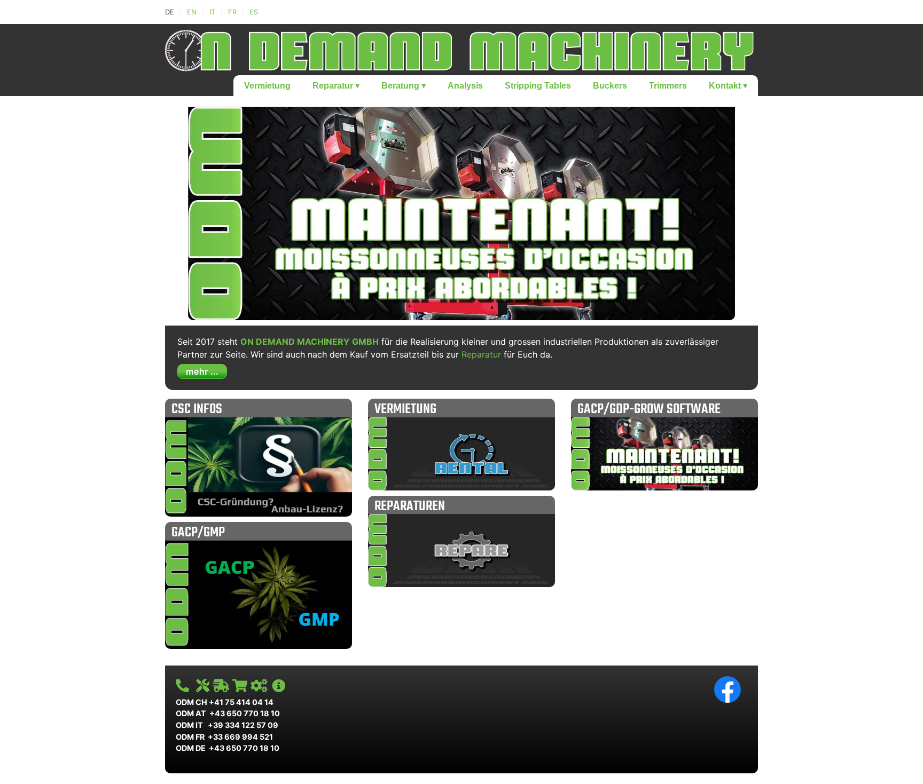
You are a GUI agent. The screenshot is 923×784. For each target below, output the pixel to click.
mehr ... (202, 371)
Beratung (403, 85)
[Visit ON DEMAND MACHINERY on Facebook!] (727, 688)
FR (232, 12)
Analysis (465, 85)
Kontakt (728, 85)
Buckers (610, 85)
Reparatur (335, 85)
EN (192, 12)
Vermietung (267, 85)
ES (253, 12)
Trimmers (668, 85)
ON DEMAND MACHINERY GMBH (309, 341)
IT (212, 12)
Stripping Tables (538, 85)
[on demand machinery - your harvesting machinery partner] (461, 48)
